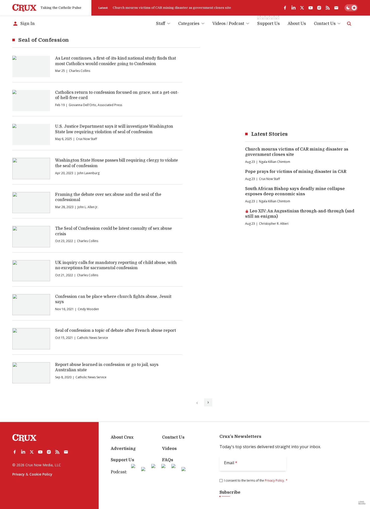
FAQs (167, 460)
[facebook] (285, 8)
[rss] (327, 8)
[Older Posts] (208, 402)
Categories (188, 23)
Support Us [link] (268, 23)
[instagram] (319, 8)
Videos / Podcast (228, 23)
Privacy (18, 474)
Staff (160, 23)
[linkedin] (293, 8)
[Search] (349, 23)
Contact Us (325, 23)
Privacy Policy (274, 480)
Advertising (123, 448)
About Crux (122, 437)
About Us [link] (297, 23)
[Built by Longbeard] (362, 502)
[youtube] (310, 8)
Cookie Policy (40, 474)
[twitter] (302, 8)
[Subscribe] (336, 8)
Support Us (122, 460)
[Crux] (24, 8)
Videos (169, 448)
